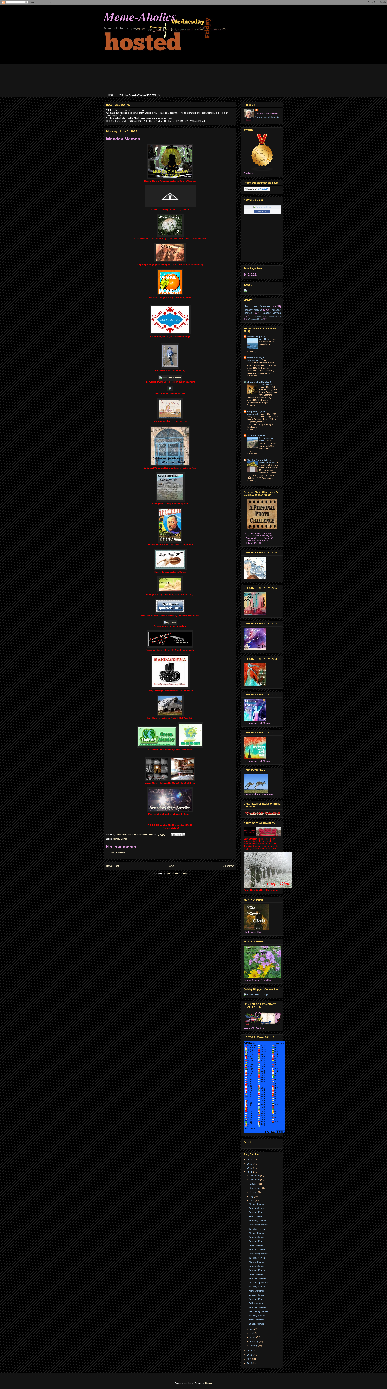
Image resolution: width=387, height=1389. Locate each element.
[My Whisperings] (170, 622)
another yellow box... (268, 462)
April (252, 1333)
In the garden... (254, 360)
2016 (249, 1164)
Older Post (228, 866)
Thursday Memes (257, 1220)
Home (110, 95)
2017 (249, 1159)
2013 (249, 1350)
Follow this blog (262, 211)
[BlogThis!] (175, 834)
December (255, 1175)
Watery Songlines (256, 336)
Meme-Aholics (140, 16)
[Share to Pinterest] (183, 834)
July (252, 1196)
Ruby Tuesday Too (256, 411)
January (254, 1345)
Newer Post (112, 866)
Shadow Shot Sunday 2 (259, 382)
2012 (249, 1355)
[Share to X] (178, 834)
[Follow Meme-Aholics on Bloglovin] (257, 190)
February (254, 1341)
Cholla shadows (266, 384)
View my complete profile (267, 117)
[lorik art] (170, 295)
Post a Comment (117, 853)
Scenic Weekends (256, 435)
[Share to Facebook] (181, 834)
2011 (249, 1359)
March (253, 1337)
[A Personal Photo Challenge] (262, 528)
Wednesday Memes (255, 319)
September (255, 1188)
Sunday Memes (275, 316)
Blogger (208, 1383)
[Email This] (172, 834)
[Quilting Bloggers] (256, 994)
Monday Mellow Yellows (259, 460)
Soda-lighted (252, 414)
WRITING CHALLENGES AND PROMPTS (139, 95)
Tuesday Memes (271, 313)
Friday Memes (256, 316)
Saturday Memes (257, 306)
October (254, 1184)
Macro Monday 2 (255, 357)
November (255, 1179)
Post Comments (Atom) (176, 874)
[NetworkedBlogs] (262, 207)
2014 (249, 1172)
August (253, 1192)
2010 (249, 1363)
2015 (249, 1168)
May (252, 1329)
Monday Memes (120, 839)
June (252, 1200)
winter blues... (265, 339)
